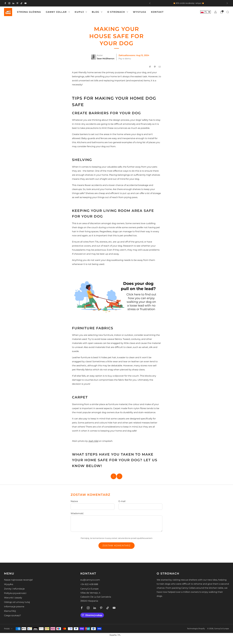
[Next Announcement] (227, 3)
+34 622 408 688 (89, 584)
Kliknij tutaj (164, 3)
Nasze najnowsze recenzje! (18, 580)
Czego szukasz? (12, 615)
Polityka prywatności (15, 593)
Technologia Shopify (196, 629)
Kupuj (79, 12)
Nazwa (74, 501)
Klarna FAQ (10, 611)
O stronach (116, 12)
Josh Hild (93, 441)
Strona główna (29, 12)
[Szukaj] (227, 12)
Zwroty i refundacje (14, 588)
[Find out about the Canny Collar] (116, 295)
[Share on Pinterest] (154, 66)
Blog (95, 12)
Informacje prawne (14, 606)
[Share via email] (159, 66)
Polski (7, 628)
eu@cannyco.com (90, 580)
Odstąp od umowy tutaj (17, 602)
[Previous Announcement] (150, 3)
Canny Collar (56, 12)
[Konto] (215, 12)
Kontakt (157, 12)
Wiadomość (77, 513)
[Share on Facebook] (150, 66)
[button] (205, 12)
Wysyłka (139, 12)
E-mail (122, 501)
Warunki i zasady (13, 597)
